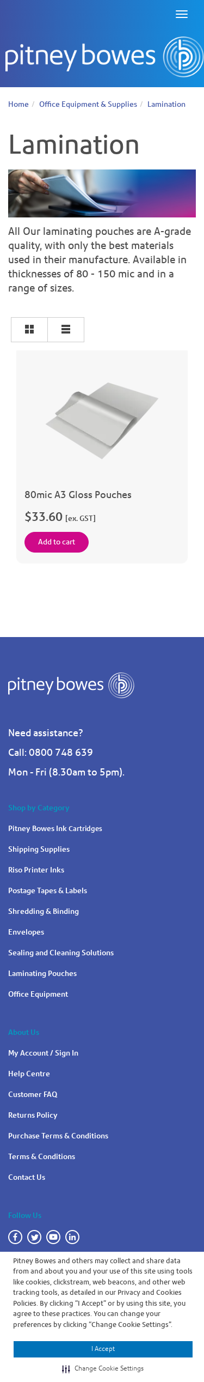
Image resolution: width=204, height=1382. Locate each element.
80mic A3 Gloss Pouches (78, 494)
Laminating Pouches (42, 973)
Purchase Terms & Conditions (58, 1136)
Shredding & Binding (43, 911)
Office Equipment (38, 994)
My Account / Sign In (43, 1053)
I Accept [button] (103, 1348)
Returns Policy (33, 1115)
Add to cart (56, 542)
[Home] (104, 57)
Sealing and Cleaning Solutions (61, 952)
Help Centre (29, 1073)
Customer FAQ (32, 1094)
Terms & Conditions (41, 1156)
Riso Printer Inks (36, 870)
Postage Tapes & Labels (47, 890)
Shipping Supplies (39, 849)
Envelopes (26, 932)
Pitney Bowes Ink (55, 828)
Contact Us (26, 1177)
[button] (103, 1369)
